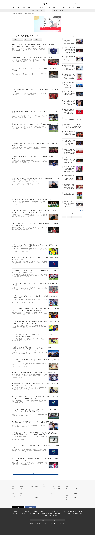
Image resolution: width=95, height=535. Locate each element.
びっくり (45, 486)
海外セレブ (22, 491)
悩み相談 (43, 513)
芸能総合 (22, 486)
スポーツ (34, 7)
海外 (24, 7)
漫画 (59, 7)
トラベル (52, 491)
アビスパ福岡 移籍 (37, 39)
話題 (59, 488)
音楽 (21, 490)
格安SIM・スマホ (78, 511)
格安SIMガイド (16, 513)
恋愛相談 (47, 513)
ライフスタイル (54, 490)
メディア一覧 (76, 490)
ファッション (38, 495)
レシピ (59, 513)
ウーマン (55, 513)
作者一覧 (75, 488)
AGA (46, 515)
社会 (13, 486)
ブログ (67, 511)
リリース (75, 486)
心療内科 (58, 511)
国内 (19, 7)
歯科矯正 (77, 513)
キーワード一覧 (76, 491)
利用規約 (36, 523)
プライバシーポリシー (43, 523)
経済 (13, 488)
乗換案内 (68, 513)
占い (51, 513)
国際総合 (14, 496)
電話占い (72, 511)
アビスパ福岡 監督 (28, 39)
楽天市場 (69, 217)
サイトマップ (76, 495)
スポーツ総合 (35, 10)
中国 (13, 498)
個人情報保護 (52, 523)
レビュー (37, 486)
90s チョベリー (54, 493)
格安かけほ (26, 513)
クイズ (64, 7)
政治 (13, 490)
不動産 (72, 513)
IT (35, 491)
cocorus (38, 513)
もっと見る (79, 210)
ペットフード (41, 515)
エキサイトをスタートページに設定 (47, 520)
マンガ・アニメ (38, 488)
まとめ (61, 10)
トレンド (41, 7)
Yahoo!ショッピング (77, 217)
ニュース (13, 7)
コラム (54, 7)
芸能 (29, 7)
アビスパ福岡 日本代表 (17, 39)
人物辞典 (75, 493)
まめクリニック (43, 511)
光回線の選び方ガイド (28, 511)
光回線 (22, 513)
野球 (42, 10)
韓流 (21, 493)
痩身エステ (50, 515)
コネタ (44, 488)
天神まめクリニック (52, 511)
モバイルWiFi (32, 513)
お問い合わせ (62, 523)
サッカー (48, 10)
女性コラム (53, 488)
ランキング (71, 7)
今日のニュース (80, 7)
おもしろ (48, 7)
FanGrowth (36, 511)
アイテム (63, 511)
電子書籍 (55, 515)
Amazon (64, 217)
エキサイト (81, 3)
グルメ (36, 493)
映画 (21, 488)
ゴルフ (55, 10)
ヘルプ (74, 497)
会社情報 (32, 523)
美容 (81, 513)
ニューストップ (74, 3)
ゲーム (36, 490)
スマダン (52, 486)
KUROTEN (21, 511)
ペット (44, 491)
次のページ (35, 473)
